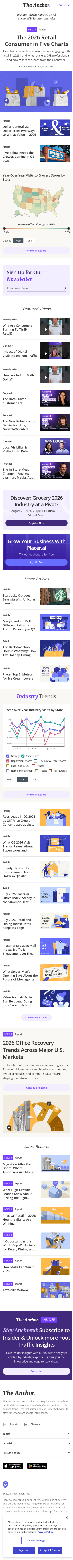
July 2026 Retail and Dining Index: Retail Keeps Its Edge (17, 924)
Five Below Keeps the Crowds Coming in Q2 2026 (18, 157)
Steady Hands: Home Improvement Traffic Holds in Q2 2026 (18, 872)
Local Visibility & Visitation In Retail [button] (16, 449)
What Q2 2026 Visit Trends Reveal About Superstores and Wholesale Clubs (18, 846)
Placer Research (27, 66)
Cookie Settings (36, 1540)
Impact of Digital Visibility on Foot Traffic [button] (20, 353)
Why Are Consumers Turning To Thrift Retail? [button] (17, 329)
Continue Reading (36, 1087)
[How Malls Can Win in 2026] (55, 1266)
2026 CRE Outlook (16, 1290)
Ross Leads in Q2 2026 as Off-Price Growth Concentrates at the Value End (19, 820)
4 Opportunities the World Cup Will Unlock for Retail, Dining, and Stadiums (19, 1245)
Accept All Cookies (50, 1550)
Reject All (24, 1550)
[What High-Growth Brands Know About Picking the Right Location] (55, 1190)
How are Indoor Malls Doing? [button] (18, 377)
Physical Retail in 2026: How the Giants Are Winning (19, 1220)
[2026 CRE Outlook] (55, 1290)
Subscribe (64, 5)
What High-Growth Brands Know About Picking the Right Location (17, 1194)
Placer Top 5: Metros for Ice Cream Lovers (18, 676)
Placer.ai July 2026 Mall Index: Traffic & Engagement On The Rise (19, 950)
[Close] (66, 1517)
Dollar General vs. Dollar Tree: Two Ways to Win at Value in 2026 (19, 131)
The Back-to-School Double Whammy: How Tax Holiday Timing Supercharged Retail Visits (19, 651)
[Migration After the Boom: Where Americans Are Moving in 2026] (55, 1164)
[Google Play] (37, 1466)
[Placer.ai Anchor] (36, 5)
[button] (55, 326)
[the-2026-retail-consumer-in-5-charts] (36, 91)
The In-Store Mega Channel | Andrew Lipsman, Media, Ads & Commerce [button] (19, 473)
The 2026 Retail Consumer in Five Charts (36, 40)
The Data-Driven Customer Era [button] (14, 401)
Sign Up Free (36, 562)
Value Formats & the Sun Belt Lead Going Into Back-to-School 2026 (17, 1001)
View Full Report (36, 250)
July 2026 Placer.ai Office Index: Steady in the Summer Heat (19, 898)
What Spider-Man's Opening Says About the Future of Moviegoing (20, 975)
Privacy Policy (45, 1531)
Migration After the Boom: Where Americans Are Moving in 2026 (19, 1168)
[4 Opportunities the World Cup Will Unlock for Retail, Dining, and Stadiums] (55, 1241)
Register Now (36, 523)
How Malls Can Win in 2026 (18, 1269)
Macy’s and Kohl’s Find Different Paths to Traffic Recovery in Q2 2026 (19, 625)
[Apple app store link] (13, 1466)
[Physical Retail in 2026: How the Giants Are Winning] (55, 1216)
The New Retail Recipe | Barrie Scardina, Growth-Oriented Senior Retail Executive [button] (20, 425)
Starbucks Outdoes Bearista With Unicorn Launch (19, 599)
